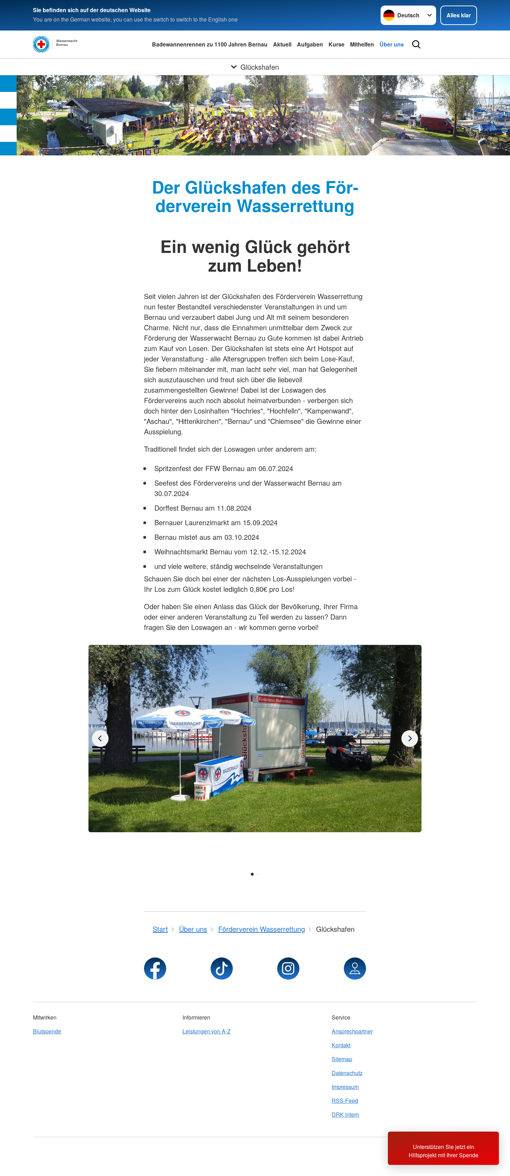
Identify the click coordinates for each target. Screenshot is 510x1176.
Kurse (337, 44)
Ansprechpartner (352, 1031)
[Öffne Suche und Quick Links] (416, 44)
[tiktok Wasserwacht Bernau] (222, 968)
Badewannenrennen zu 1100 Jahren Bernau (209, 44)
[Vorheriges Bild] (409, 738)
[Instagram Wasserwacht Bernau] (288, 968)
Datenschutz (347, 1073)
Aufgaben (310, 44)
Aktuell (282, 44)
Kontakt (341, 1045)
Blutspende (47, 1031)
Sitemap (342, 1059)
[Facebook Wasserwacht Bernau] (155, 968)
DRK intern (345, 1114)
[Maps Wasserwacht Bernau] (355, 968)
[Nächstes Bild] (100, 738)
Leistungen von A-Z (206, 1031)
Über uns (392, 44)
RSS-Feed (345, 1101)
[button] (252, 874)
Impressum (345, 1087)
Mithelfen (362, 44)
